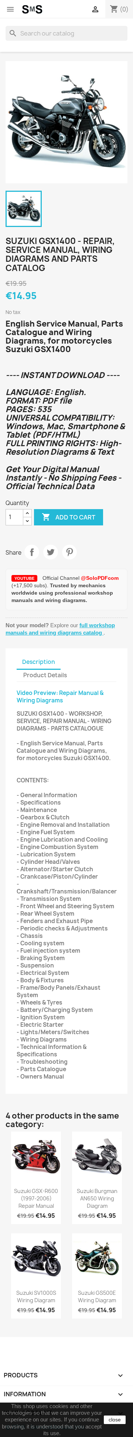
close (115, 1420)
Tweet (50, 552)
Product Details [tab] (45, 675)
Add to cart (68, 516)
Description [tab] (38, 662)
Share (31, 552)
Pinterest (69, 552)
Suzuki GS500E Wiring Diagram (97, 1296)
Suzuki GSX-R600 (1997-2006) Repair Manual (36, 1198)
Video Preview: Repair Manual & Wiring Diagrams (60, 696)
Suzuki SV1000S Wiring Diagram (36, 1296)
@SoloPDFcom (100, 578)
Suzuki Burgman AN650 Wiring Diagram (97, 1198)
